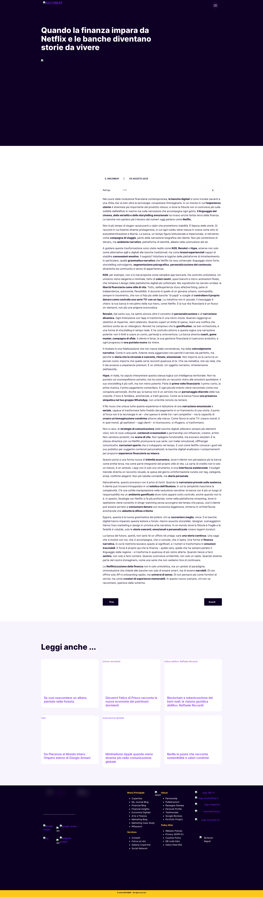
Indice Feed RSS (173, 844)
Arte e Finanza (139, 816)
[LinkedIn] (219, 190)
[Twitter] (213, 190)
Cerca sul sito (139, 841)
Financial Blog (139, 805)
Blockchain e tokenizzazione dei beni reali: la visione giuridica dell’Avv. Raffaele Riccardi (190, 701)
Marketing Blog (139, 819)
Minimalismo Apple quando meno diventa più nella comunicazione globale (129, 757)
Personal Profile (173, 809)
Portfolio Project (174, 819)
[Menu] (215, 5)
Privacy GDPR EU (174, 834)
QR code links (172, 841)
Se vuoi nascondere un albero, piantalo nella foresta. (65, 699)
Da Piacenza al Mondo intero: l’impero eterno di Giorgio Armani (67, 756)
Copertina (137, 798)
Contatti (136, 837)
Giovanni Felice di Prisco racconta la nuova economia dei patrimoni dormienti (131, 701)
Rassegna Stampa (174, 805)
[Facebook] (206, 190)
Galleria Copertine (141, 844)
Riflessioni (137, 826)
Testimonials (171, 812)
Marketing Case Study (143, 823)
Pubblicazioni (172, 802)
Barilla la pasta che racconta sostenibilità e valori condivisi (188, 756)
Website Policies (173, 830)
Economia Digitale (141, 812)
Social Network (140, 848)
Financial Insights (140, 809)
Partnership (171, 798)
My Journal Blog (140, 802)
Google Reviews (173, 816)
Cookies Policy (173, 837)
